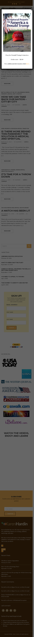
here (27, 64)
